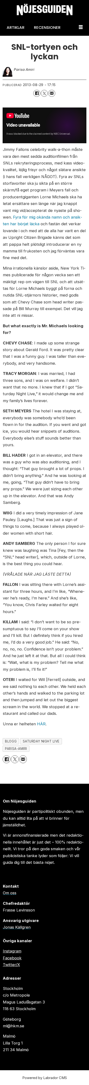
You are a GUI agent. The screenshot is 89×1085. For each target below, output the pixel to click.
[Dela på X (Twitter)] (44, 93)
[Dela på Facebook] (36, 93)
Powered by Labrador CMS (44, 1077)
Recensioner (47, 27)
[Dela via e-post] (51, 93)
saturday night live (41, 741)
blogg (11, 741)
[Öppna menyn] (80, 27)
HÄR (41, 724)
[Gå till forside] (44, 9)
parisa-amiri (16, 749)
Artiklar (15, 27)
